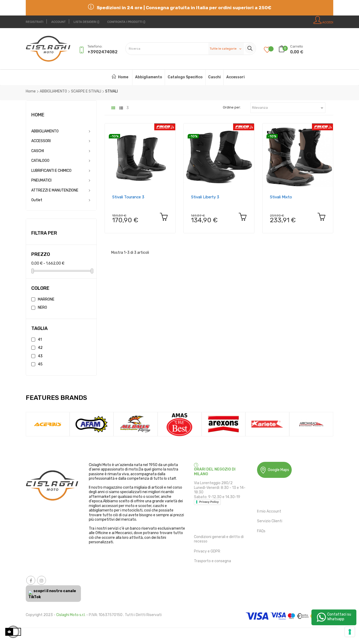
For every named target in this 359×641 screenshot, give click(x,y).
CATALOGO (40, 160)
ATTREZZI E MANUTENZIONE (54, 190)
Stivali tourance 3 (128, 197)
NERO (42, 307)
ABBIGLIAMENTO (45, 131)
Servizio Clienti (269, 521)
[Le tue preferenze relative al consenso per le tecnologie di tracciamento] (350, 632)
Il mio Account (269, 511)
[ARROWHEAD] (311, 424)
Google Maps (278, 470)
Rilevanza (288, 108)
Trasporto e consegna (212, 561)
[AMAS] (179, 424)
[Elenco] (121, 108)
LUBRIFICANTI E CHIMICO (51, 170)
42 (40, 347)
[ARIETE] (267, 424)
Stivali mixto (281, 197)
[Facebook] (30, 580)
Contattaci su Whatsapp (339, 616)
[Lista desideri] (271, 50)
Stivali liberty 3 (205, 197)
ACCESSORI (41, 141)
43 (40, 356)
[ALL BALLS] (135, 424)
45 (40, 364)
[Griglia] (113, 108)
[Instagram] (41, 580)
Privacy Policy (209, 502)
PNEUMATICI (41, 180)
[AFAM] (91, 424)
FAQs (261, 531)
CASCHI (37, 151)
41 (40, 339)
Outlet (36, 200)
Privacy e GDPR (207, 551)
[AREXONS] (223, 424)
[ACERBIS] (47, 424)
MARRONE (46, 299)
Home (37, 115)
